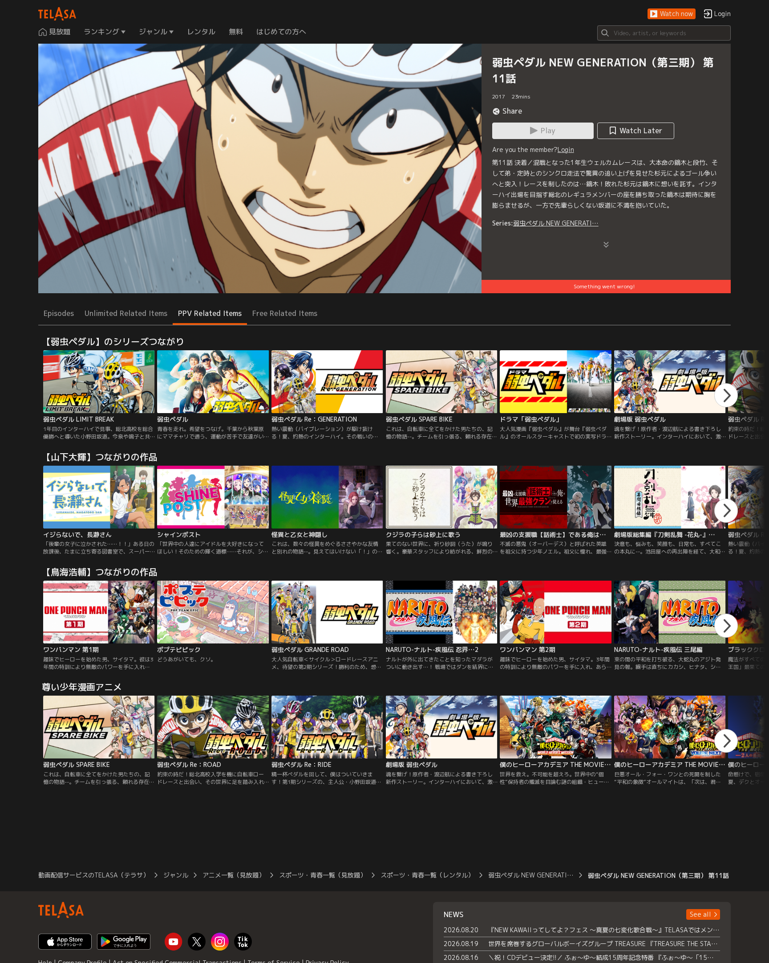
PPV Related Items (210, 313)
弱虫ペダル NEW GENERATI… (556, 223)
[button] (672, 14)
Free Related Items (284, 313)
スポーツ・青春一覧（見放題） (322, 875)
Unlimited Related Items (126, 313)
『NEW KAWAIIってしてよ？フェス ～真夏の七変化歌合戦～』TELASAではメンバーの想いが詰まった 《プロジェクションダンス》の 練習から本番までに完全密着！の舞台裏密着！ (604, 930)
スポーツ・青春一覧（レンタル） (427, 875)
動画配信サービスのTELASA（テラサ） (93, 875)
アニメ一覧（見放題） (233, 875)
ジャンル (175, 875)
